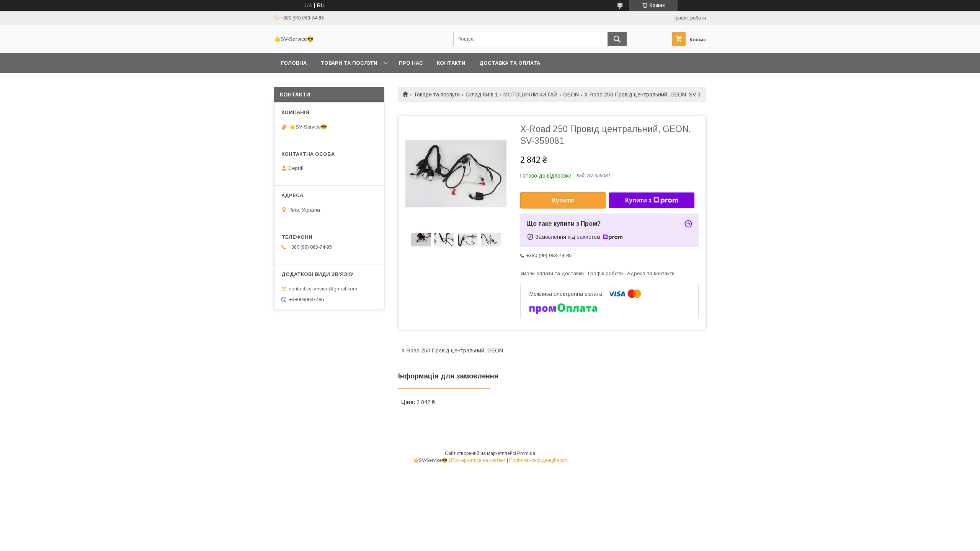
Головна (294, 63)
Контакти (451, 63)
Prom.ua (526, 453)
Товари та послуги (348, 63)
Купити (563, 200)
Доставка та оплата (509, 63)
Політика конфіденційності (538, 460)
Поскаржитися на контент (478, 460)
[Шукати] (617, 39)
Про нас (411, 63)
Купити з (638, 200)
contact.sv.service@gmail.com (323, 289)
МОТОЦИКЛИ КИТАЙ (530, 94)
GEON (571, 94)
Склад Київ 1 (482, 94)
